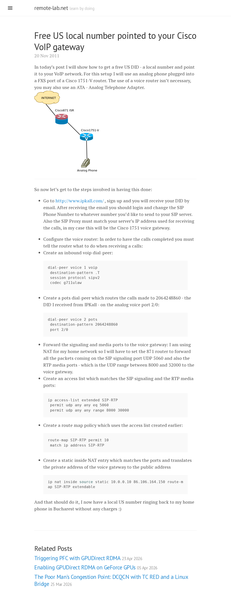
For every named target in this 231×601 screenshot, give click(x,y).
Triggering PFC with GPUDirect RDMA (88, 558)
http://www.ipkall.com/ (79, 201)
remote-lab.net (51, 8)
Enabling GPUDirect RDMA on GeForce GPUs (95, 567)
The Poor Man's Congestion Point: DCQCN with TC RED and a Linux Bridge (111, 580)
